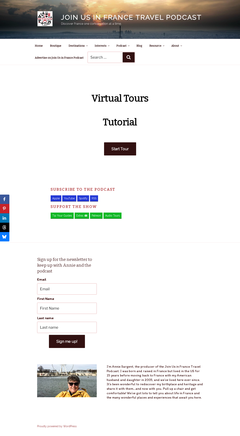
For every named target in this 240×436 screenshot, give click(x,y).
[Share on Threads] (4, 227)
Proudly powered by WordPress (57, 426)
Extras (79, 215)
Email (41, 279)
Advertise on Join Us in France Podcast (59, 57)
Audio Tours (112, 215)
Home (39, 45)
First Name (45, 298)
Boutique (55, 45)
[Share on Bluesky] (4, 236)
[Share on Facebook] (4, 199)
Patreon (96, 215)
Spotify (83, 198)
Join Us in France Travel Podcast (131, 17)
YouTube (69, 198)
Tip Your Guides (62, 215)
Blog (139, 45)
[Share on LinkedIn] (4, 218)
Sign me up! (66, 341)
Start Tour (120, 149)
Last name (45, 318)
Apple (56, 198)
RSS (94, 198)
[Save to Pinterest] (4, 208)
